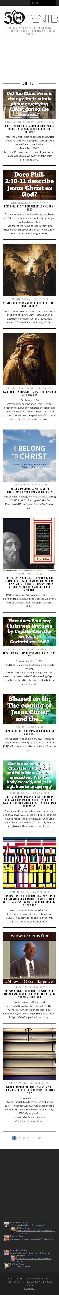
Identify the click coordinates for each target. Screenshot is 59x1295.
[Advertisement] (29, 60)
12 (39, 1137)
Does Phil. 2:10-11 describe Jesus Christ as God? (29, 208)
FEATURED (16, 122)
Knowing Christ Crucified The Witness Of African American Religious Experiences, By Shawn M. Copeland (29, 994)
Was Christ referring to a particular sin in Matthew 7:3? (29, 393)
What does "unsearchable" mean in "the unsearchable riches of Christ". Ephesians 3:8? (29, 1090)
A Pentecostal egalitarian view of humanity (28, 1225)
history (20, 727)
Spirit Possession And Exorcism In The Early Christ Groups (29, 304)
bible (7, 122)
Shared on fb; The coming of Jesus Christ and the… (29, 732)
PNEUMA (26, 299)
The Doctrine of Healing (20, 1267)
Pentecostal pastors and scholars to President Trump (32, 1239)
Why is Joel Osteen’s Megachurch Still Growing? (30, 1253)
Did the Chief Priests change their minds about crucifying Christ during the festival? (29, 129)
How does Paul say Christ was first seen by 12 (29, 654)
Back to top (29, 1289)
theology (28, 122)
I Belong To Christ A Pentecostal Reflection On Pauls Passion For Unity (29, 490)
